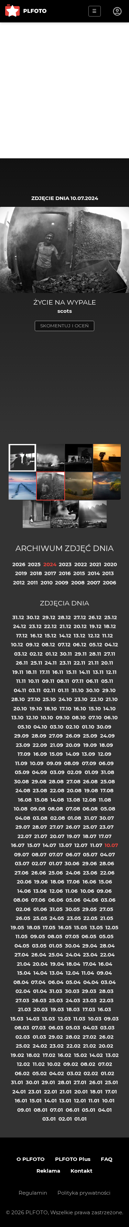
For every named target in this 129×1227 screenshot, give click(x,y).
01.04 (40, 991)
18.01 (96, 1091)
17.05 (49, 927)
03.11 (35, 690)
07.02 (105, 1064)
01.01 (80, 1118)
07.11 (78, 681)
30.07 (106, 818)
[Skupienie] (64, 514)
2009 (61, 582)
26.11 (22, 662)
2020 (110, 564)
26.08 (90, 781)
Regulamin (33, 1192)
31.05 (56, 909)
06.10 (111, 717)
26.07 (73, 827)
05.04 (73, 982)
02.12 (36, 653)
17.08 (107, 790)
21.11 (93, 662)
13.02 (112, 1055)
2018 (36, 573)
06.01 (72, 1110)
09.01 (24, 1110)
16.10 (80, 708)
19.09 (90, 745)
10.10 (47, 717)
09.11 (48, 681)
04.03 (90, 1027)
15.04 (24, 973)
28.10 (18, 699)
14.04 (40, 973)
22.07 (25, 836)
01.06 (40, 909)
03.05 (39, 945)
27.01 (80, 1082)
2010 (47, 582)
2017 (50, 573)
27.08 (73, 781)
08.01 (40, 1110)
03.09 (57, 772)
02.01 (65, 1118)
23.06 (90, 872)
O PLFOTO (31, 1159)
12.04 (72, 973)
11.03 (79, 1018)
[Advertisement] (64, 90)
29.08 (39, 781)
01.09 (91, 772)
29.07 (22, 827)
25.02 (23, 1046)
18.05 (33, 927)
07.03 (39, 1027)
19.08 (91, 790)
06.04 (55, 982)
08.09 (71, 763)
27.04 (21, 954)
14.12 (65, 635)
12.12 (94, 635)
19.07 (73, 836)
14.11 (84, 672)
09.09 (54, 763)
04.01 (105, 1110)
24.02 (40, 1046)
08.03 (21, 1027)
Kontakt (82, 1170)
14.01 (50, 1100)
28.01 (64, 1082)
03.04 (108, 982)
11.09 (21, 763)
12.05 (111, 927)
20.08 (74, 790)
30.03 (72, 991)
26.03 (39, 1000)
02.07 (39, 863)
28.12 (64, 617)
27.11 (109, 653)
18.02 (33, 1055)
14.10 (109, 708)
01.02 (107, 1073)
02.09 (74, 772)
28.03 (106, 991)
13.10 (17, 717)
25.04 (56, 954)
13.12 (79, 635)
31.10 (78, 690)
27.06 (21, 872)
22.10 (96, 699)
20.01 (81, 1091)
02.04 (22, 991)
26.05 (23, 918)
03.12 (20, 653)
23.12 (35, 626)
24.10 (65, 699)
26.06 (38, 872)
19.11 (17, 672)
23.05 (74, 918)
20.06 (24, 881)
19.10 (36, 708)
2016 (65, 573)
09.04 (104, 973)
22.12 (50, 626)
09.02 (70, 1064)
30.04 (72, 945)
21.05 (106, 918)
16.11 (57, 672)
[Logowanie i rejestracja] (117, 11)
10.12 (17, 644)
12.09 (104, 754)
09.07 (21, 854)
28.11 (95, 653)
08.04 (21, 982)
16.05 (65, 927)
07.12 (64, 644)
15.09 (56, 754)
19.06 (41, 881)
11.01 (93, 1100)
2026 (18, 564)
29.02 (56, 1037)
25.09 (90, 735)
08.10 (79, 717)
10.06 (87, 891)
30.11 (66, 653)
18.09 (106, 745)
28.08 (56, 781)
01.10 (88, 726)
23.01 (34, 1091)
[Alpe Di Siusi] (93, 514)
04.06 (90, 900)
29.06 (89, 863)
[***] (79, 458)
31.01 (17, 1082)
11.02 (39, 1064)
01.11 (63, 690)
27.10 (34, 699)
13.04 (56, 973)
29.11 (81, 653)
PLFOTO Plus (72, 1159)
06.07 (73, 854)
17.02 (49, 1055)
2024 (49, 564)
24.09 (107, 735)
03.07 (22, 863)
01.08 (74, 818)
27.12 (80, 617)
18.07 (89, 836)
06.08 (90, 808)
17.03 (89, 1009)
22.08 (57, 790)
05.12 (95, 644)
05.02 (39, 1073)
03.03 (107, 1027)
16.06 (89, 881)
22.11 (79, 662)
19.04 (57, 964)
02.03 (22, 1037)
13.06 (40, 891)
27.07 (56, 827)
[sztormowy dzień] (50, 458)
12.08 (89, 799)
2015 (79, 573)
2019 (21, 573)
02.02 (91, 1073)
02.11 (49, 690)
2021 (95, 564)
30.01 (32, 1082)
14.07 (49, 845)
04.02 (56, 1073)
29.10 (109, 690)
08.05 (54, 936)
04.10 (40, 726)
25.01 (111, 1082)
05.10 (24, 726)
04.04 (90, 982)
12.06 (56, 891)
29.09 (21, 735)
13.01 (65, 1100)
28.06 (106, 863)
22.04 (107, 954)
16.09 (40, 754)
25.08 (107, 781)
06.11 (92, 681)
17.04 (89, 964)
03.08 (40, 818)
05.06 (73, 900)
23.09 (23, 745)
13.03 (48, 1018)
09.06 (104, 891)
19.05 (17, 927)
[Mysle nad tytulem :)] (36, 514)
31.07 (90, 818)
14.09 (72, 754)
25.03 (56, 1000)
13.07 (65, 845)
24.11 (51, 662)
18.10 (50, 708)
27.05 (106, 909)
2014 (94, 573)
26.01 (96, 1082)
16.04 (105, 964)
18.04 (73, 964)
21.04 (23, 964)
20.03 (40, 1009)
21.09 (56, 745)
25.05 (40, 918)
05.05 (106, 936)
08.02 (87, 1064)
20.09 (73, 745)
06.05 (89, 936)
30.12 (33, 617)
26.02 (106, 1037)
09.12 (32, 644)
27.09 (56, 735)
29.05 (89, 909)
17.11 (45, 672)
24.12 (19, 626)
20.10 (20, 708)
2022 (80, 564)
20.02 (106, 1046)
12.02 (23, 1064)
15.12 (50, 635)
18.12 (110, 626)
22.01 (50, 1091)
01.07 (55, 863)
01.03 (39, 1037)
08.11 (63, 681)
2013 (108, 573)
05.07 (90, 854)
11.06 (71, 891)
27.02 (89, 1037)
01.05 (55, 945)
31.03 (55, 991)
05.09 (22, 772)
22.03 (106, 1000)
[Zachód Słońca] (22, 486)
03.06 (108, 900)
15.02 (80, 1055)
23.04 (90, 954)
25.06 (56, 872)
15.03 (16, 1018)
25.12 (110, 617)
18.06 (57, 881)
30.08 (21, 781)
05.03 (73, 1027)
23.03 (90, 1000)
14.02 (96, 1055)
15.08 (41, 799)
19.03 (57, 1009)
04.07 (107, 854)
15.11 (71, 672)
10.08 (21, 808)
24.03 (73, 1000)
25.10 (49, 699)
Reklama (48, 1170)
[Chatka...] (79, 486)
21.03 (24, 1009)
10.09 (37, 763)
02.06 (23, 909)
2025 (34, 564)
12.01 (80, 1100)
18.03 (73, 1009)
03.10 (56, 726)
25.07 (90, 827)
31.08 (107, 772)
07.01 (56, 1110)
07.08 (73, 808)
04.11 (20, 690)
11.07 (96, 845)
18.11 (31, 672)
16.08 (25, 799)
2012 (19, 582)
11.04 (88, 973)
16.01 (21, 1100)
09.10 (62, 717)
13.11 (98, 672)
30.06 (72, 863)
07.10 (94, 717)
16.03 (104, 1009)
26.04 (38, 954)
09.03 (111, 1018)
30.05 (72, 909)
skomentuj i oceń (64, 325)
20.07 (57, 836)
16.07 (17, 845)
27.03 (22, 1000)
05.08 (107, 808)
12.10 (32, 717)
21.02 (89, 1046)
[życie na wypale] (50, 486)
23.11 (65, 662)
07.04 (38, 982)
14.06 (24, 891)
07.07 (56, 854)
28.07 (39, 827)
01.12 (51, 653)
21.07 (40, 836)
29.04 (89, 945)
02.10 (72, 726)
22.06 (107, 872)
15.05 (80, 927)
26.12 (94, 617)
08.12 (48, 644)
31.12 (18, 617)
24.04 (73, 954)
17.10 (65, 708)
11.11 (21, 681)
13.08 (73, 799)
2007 (93, 582)
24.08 (22, 790)
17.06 (73, 881)
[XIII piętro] (22, 458)
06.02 (22, 1073)
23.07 (106, 827)
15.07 (33, 845)
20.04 (40, 964)
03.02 (74, 1073)
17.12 (22, 635)
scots (64, 311)
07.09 (89, 763)
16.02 (64, 1055)
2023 (65, 564)
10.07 (111, 845)
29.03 (89, 991)
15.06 (105, 881)
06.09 (106, 763)
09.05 (37, 936)
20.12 (80, 626)
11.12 (107, 635)
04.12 (111, 644)
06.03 (56, 1027)
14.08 (57, 799)
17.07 (105, 836)
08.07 (39, 854)
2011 (32, 582)
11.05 (21, 936)
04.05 (21, 945)
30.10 (92, 690)
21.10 (112, 699)
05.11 (107, 681)
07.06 (38, 900)
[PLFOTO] (26, 11)
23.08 (40, 790)
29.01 (48, 1082)
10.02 (54, 1064)
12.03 (64, 1018)
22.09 (40, 745)
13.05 (96, 927)
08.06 (21, 900)
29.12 (48, 617)
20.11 (107, 662)
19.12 (95, 626)
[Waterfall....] (107, 486)
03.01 (49, 1118)
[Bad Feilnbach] (107, 458)
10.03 (94, 1018)
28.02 (73, 1037)
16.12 (36, 635)
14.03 (33, 1018)
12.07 (80, 845)
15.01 (36, 1100)
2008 (78, 582)
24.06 (73, 872)
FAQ (106, 1159)
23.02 (57, 1046)
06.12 (79, 644)
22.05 (90, 918)
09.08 (37, 808)
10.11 (33, 681)
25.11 (36, 662)
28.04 (107, 945)
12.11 (111, 672)
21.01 (66, 1091)
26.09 (73, 735)
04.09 (39, 772)
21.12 (65, 626)
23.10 (80, 699)
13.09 (88, 754)
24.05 (57, 918)
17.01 (111, 1091)
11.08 (105, 799)
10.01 (108, 1100)
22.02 (73, 1046)
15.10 (95, 708)
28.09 (39, 735)
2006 (109, 582)
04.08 (22, 818)
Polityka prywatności (83, 1192)
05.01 (88, 1110)
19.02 (17, 1055)
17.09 (24, 754)
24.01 (19, 1091)
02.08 (57, 818)
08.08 (55, 808)
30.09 (104, 726)
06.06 (55, 900)
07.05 (72, 936)
